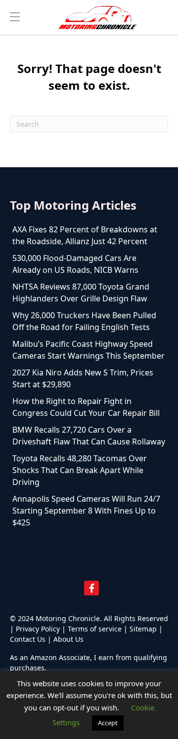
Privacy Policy (38, 628)
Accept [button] (108, 722)
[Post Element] (89, 235)
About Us (68, 639)
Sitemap (143, 628)
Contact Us (27, 639)
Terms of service (95, 628)
